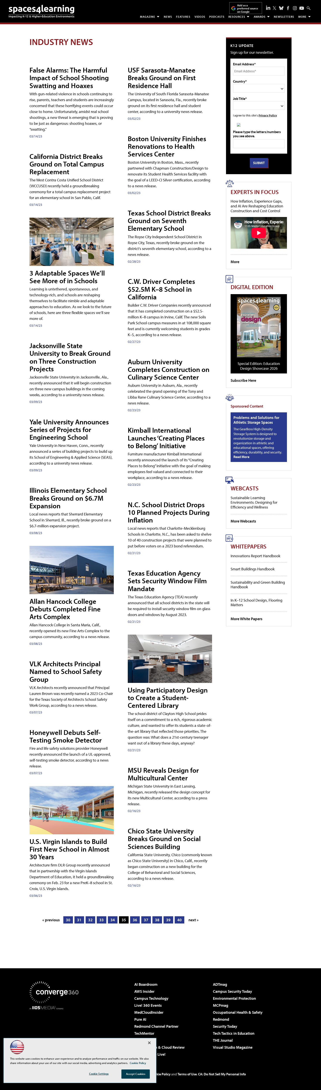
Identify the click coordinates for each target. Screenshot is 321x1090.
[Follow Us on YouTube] (301, 8)
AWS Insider (144, 991)
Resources (236, 16)
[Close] (149, 1043)
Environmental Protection (234, 998)
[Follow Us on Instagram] (295, 8)
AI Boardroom (145, 984)
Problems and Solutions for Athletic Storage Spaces (256, 420)
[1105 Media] (55, 1031)
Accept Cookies (135, 1074)
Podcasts (216, 16)
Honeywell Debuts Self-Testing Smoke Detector (65, 736)
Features (183, 16)
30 (68, 919)
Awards (260, 16)
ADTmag (220, 984)
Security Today (225, 1026)
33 (101, 919)
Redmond (221, 1019)
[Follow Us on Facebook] (288, 8)
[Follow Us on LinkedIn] (268, 7)
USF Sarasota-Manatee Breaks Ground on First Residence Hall (162, 78)
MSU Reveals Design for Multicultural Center (163, 774)
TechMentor (144, 1033)
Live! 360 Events (148, 1005)
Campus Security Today (232, 991)
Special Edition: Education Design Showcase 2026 (259, 366)
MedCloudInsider (148, 1012)
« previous (51, 919)
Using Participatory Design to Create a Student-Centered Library (168, 698)
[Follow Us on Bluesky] (281, 8)
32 (90, 919)
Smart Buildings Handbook (252, 568)
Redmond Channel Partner (156, 1026)
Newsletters (284, 16)
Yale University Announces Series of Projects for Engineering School (69, 429)
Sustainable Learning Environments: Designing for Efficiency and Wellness (254, 502)
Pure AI (140, 1019)
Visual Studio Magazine (232, 1047)
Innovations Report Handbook (255, 555)
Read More (241, 457)
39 (168, 919)
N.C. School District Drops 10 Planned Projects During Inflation (169, 512)
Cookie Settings (99, 1073)
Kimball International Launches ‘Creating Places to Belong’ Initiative (166, 438)
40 (179, 919)
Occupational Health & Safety (237, 1012)
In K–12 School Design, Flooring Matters (256, 602)
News (168, 16)
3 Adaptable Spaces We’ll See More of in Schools (67, 277)
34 (112, 919)
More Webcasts (243, 521)
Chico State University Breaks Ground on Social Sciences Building (164, 838)
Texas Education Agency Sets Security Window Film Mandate (167, 581)
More (302, 16)
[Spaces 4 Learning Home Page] (41, 11)
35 (124, 919)
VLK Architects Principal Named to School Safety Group (65, 671)
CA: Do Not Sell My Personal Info (222, 1074)
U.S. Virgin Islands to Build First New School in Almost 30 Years (69, 849)
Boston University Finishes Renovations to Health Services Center (167, 146)
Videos (200, 16)
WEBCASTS (245, 488)
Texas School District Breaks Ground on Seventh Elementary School (169, 220)
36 (135, 919)
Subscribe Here (243, 380)
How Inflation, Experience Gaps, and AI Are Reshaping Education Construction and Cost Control (257, 206)
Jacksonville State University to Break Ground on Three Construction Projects (70, 357)
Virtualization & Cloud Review (159, 1047)
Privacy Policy (268, 115)
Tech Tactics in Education (233, 1033)
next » (193, 919)
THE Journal (223, 1040)
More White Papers (246, 618)
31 (79, 919)
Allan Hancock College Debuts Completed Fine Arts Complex (65, 609)
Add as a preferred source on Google (247, 8)
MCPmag (220, 1005)
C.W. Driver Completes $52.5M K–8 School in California (161, 289)
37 (146, 919)
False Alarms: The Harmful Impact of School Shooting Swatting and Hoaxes (69, 78)
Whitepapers (248, 546)
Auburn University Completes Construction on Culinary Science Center (168, 369)
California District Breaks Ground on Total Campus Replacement (66, 164)
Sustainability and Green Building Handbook (258, 585)
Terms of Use (187, 1074)
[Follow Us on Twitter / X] (274, 8)
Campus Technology (151, 998)
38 (157, 919)
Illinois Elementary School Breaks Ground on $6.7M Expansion (68, 498)
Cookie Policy (161, 1074)
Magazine (147, 16)
